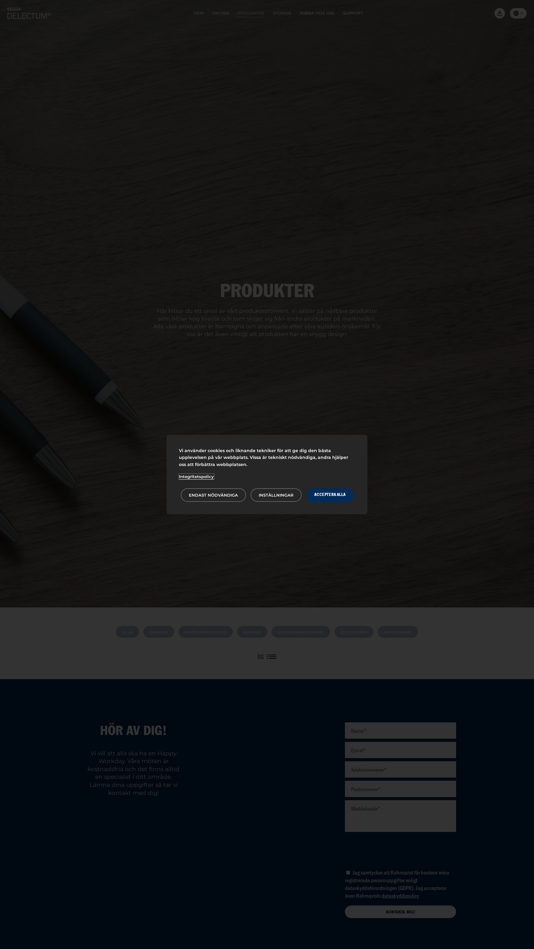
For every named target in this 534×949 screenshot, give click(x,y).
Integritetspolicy (196, 476)
